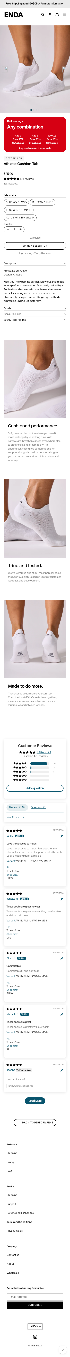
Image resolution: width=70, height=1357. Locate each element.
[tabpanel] (35, 69)
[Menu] (64, 14)
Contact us (13, 1255)
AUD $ (34, 1326)
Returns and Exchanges (20, 1213)
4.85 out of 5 (44, 752)
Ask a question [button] (35, 788)
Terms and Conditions (19, 1222)
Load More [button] (35, 1100)
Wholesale (13, 1272)
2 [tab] (34, 110)
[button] (12, 178)
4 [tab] (39, 110)
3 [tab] (37, 110)
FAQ (9, 1171)
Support (11, 1204)
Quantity (8, 224)
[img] (14, 830)
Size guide (35, 237)
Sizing (10, 1162)
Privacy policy (15, 1231)
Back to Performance (38, 1122)
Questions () (38, 807)
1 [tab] (32, 110)
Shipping (12, 1153)
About (10, 1263)
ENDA (39, 1346)
